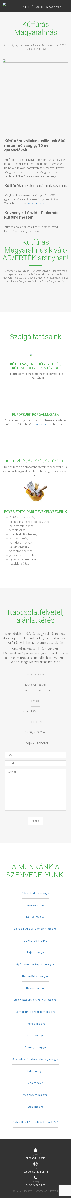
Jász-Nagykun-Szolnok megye (35, 1000)
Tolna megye (36, 1071)
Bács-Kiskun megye (35, 893)
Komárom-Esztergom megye (36, 1011)
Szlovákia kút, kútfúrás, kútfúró (35, 1122)
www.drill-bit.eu (37, 203)
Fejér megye (35, 952)
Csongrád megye (35, 940)
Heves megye (35, 988)
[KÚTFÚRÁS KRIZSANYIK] (11, 6)
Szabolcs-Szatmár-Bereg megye (35, 1059)
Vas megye (35, 1083)
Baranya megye (35, 905)
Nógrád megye (36, 1023)
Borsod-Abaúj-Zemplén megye (35, 928)
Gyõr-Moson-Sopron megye (35, 964)
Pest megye (35, 1035)
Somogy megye (35, 1047)
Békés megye (35, 917)
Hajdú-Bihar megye (35, 976)
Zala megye (35, 1106)
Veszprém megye (35, 1094)
